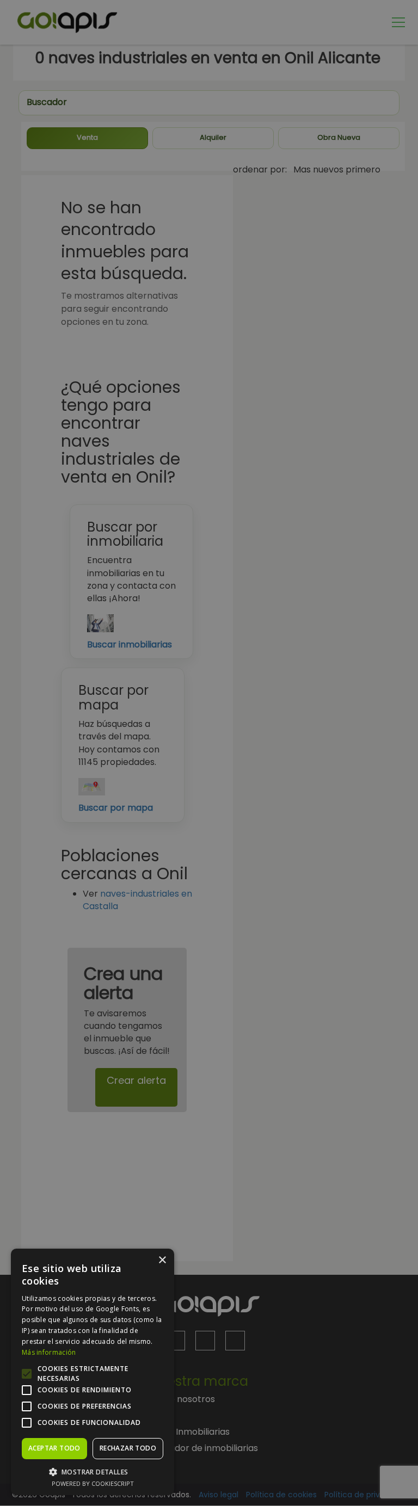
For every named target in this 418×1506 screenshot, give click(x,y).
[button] (92, 1471)
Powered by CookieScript (93, 1483)
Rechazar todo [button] (128, 1448)
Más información (49, 1352)
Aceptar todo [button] (54, 1448)
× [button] (162, 1260)
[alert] (209, 753)
